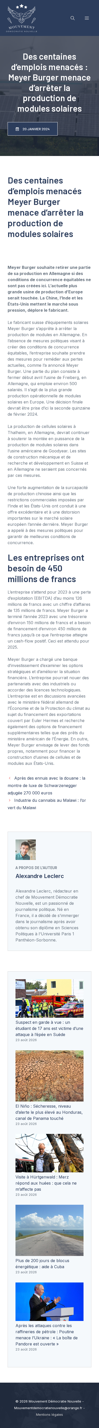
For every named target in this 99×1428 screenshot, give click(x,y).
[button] (72, 18)
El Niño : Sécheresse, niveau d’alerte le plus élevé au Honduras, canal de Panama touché (49, 1112)
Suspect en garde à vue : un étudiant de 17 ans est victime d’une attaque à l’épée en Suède (49, 1028)
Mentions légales (49, 1414)
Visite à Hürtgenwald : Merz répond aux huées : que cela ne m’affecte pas (46, 1183)
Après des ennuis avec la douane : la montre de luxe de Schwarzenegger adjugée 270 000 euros (46, 785)
